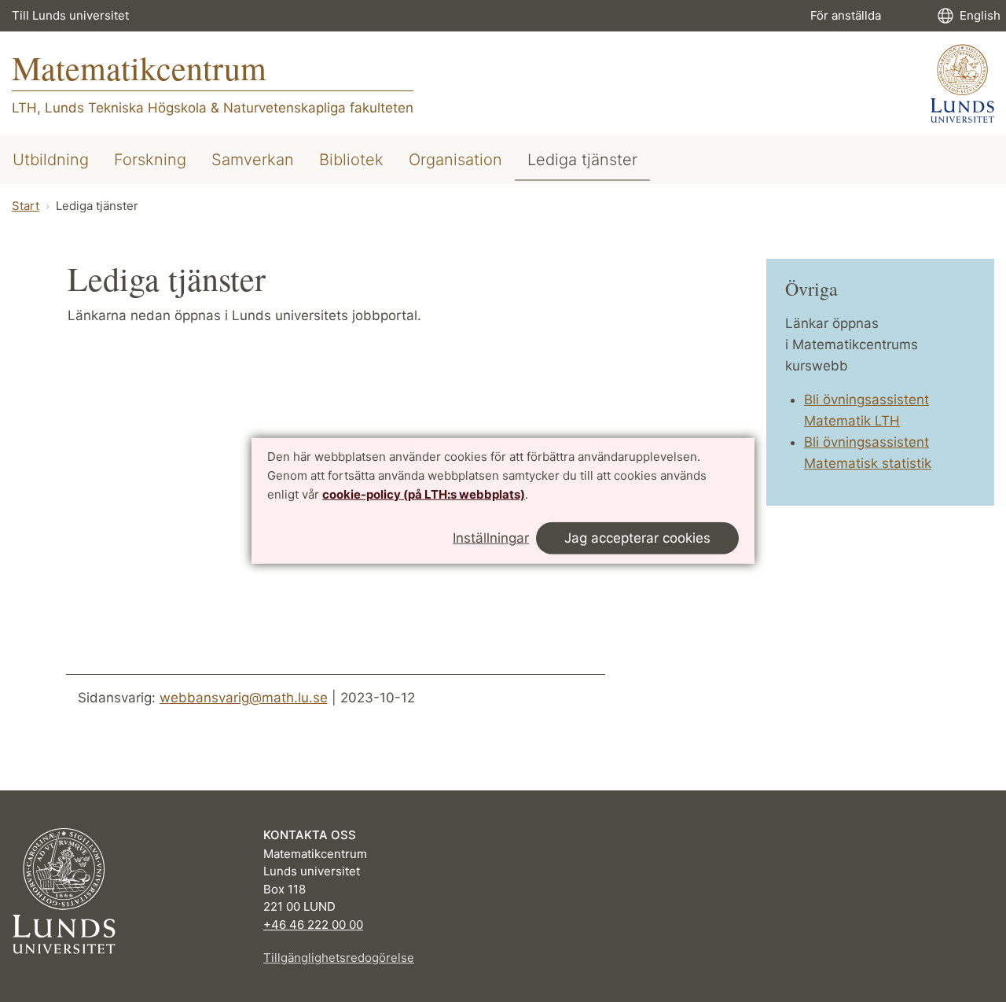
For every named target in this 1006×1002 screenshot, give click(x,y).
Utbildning (51, 159)
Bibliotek (351, 159)
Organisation (455, 159)
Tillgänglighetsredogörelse (338, 957)
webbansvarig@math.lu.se (244, 697)
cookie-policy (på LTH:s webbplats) (423, 493)
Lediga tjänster (582, 159)
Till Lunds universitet (70, 15)
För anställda (845, 15)
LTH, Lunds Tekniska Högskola (109, 108)
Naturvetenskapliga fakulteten (318, 108)
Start (25, 205)
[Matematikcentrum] (962, 83)
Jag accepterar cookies (637, 538)
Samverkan (252, 159)
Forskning (150, 159)
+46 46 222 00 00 (313, 924)
